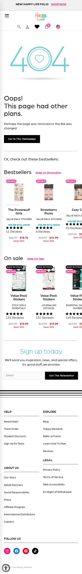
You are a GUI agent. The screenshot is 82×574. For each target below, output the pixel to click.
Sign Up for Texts (14, 443)
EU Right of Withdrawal (57, 492)
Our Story (10, 477)
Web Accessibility (54, 484)
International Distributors (19, 514)
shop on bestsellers (48, 172)
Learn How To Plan (54, 443)
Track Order (11, 429)
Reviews (48, 451)
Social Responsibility (16, 492)
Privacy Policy (51, 469)
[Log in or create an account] (27, 26)
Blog (46, 421)
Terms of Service (53, 477)
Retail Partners (13, 485)
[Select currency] (60, 27)
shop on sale (35, 258)
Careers (9, 521)
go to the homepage (22, 139)
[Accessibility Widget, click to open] (6, 568)
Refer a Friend (52, 436)
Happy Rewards (53, 429)
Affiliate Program (14, 507)
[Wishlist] (37, 26)
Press (7, 499)
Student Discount (15, 436)
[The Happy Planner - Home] (41, 16)
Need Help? (11, 421)
